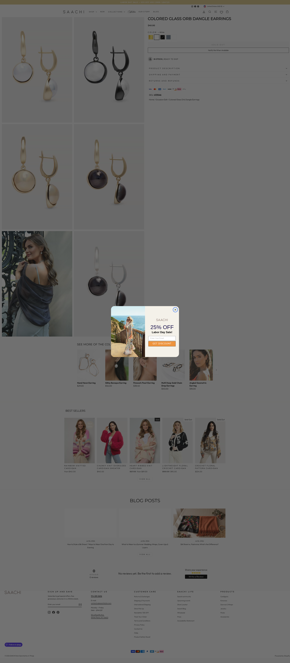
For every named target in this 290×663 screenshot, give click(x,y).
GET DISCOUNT (162, 344)
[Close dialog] (175, 310)
